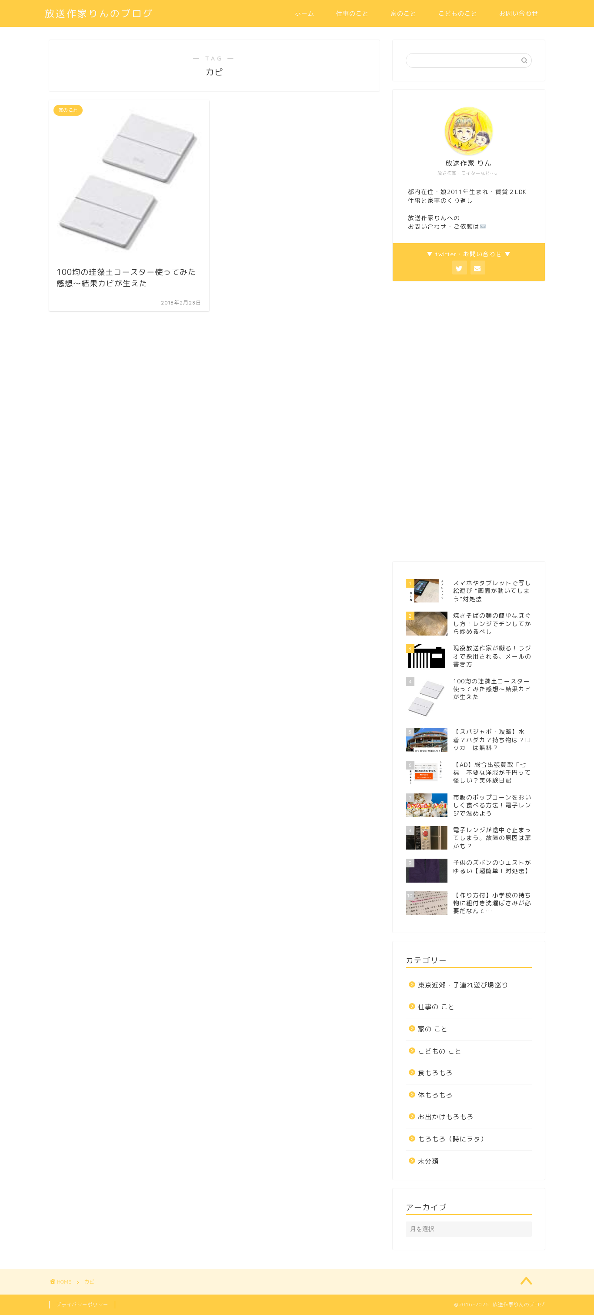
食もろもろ (435, 1072)
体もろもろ (435, 1095)
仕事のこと (352, 13)
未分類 (428, 1161)
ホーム (304, 13)
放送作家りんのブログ (99, 13)
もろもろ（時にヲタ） (452, 1139)
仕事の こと (436, 1006)
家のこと (403, 13)
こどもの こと (440, 1051)
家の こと (433, 1029)
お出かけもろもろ (446, 1116)
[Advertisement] (458, 420)
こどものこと (457, 13)
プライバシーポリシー (82, 1304)
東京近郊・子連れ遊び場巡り (463, 985)
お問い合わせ (518, 13)
